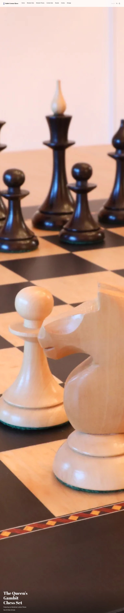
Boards (57, 3)
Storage (69, 3)
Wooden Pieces (40, 3)
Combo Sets (50, 3)
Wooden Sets (30, 3)
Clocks (63, 3)
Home (23, 3)
